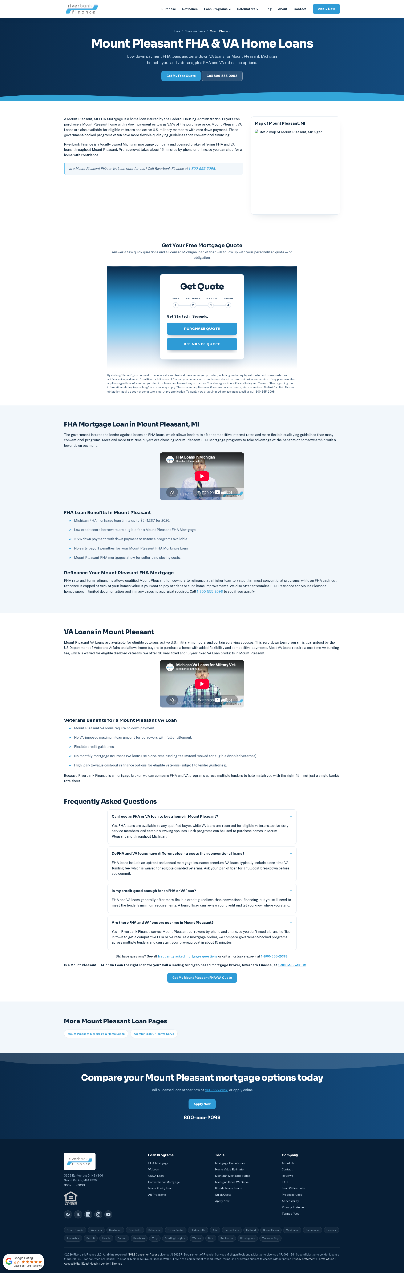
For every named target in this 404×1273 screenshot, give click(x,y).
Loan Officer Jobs (293, 1188)
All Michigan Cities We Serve (154, 1033)
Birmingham (247, 1238)
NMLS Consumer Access (143, 1254)
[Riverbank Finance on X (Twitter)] (78, 1214)
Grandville (135, 1230)
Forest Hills (232, 1230)
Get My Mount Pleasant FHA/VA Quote (202, 977)
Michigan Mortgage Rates (232, 1175)
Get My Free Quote (181, 76)
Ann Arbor (73, 1238)
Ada (215, 1230)
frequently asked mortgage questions (187, 956)
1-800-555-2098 (202, 169)
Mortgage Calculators (230, 1163)
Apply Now (326, 9)
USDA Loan (156, 1175)
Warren (196, 1238)
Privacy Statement (294, 1207)
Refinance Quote (202, 344)
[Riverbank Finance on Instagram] (98, 1214)
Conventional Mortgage (164, 1182)
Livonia (106, 1238)
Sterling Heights (175, 1238)
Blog (268, 9)
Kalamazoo (312, 1230)
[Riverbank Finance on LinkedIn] (88, 1214)
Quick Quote (223, 1194)
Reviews (287, 1175)
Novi (210, 1238)
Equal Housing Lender (96, 1263)
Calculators (246, 9)
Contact (300, 9)
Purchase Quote (202, 328)
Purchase (168, 9)
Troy (155, 1238)
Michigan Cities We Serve (232, 1182)
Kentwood (115, 1230)
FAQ (285, 1182)
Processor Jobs (292, 1194)
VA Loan (153, 1169)
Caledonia (154, 1230)
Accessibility (290, 1201)
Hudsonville (198, 1230)
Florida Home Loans (228, 1188)
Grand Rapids (75, 1230)
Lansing (331, 1230)
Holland (251, 1230)
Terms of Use (290, 1213)
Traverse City (270, 1238)
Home (176, 31)
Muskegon (292, 1230)
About (282, 9)
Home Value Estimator (230, 1169)
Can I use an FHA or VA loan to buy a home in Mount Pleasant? (165, 816)
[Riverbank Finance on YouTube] (108, 1214)
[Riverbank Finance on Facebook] (68, 1214)
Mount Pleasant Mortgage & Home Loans (96, 1033)
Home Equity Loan (160, 1188)
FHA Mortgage (158, 1163)
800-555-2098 (216, 1090)
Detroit (90, 1238)
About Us (288, 1163)
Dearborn (139, 1238)
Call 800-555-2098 (222, 76)
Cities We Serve (195, 31)
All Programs (157, 1194)
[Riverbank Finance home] (82, 9)
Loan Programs (216, 9)
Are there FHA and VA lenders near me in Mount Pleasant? (163, 922)
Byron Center (176, 1230)
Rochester (227, 1238)
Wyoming (96, 1230)
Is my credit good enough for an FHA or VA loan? (154, 891)
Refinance (190, 9)
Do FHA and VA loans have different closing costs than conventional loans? (178, 853)
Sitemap (117, 1263)
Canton (122, 1238)
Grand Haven (271, 1230)
